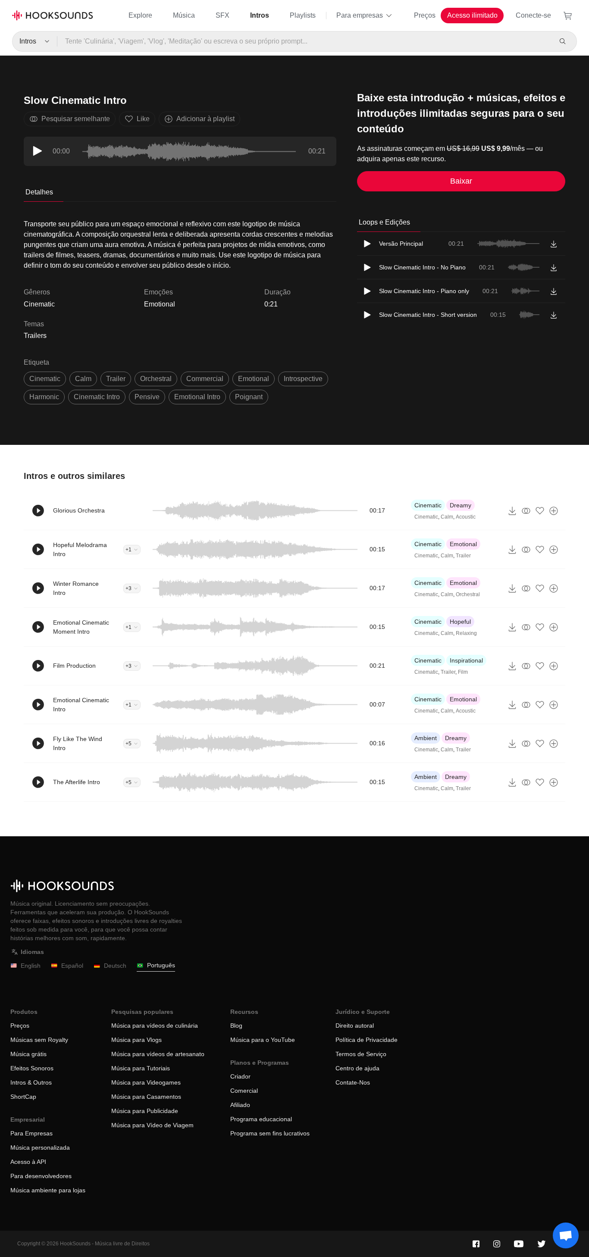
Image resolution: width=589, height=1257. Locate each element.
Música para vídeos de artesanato (157, 1054)
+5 (128, 744)
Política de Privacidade (366, 1039)
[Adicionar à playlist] (553, 511)
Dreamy (460, 505)
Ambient (425, 738)
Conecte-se (533, 15)
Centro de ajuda (357, 1068)
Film (463, 672)
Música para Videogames (146, 1082)
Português (161, 965)
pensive (147, 396)
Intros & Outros (31, 1082)
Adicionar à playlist (205, 118)
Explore (140, 15)
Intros (259, 15)
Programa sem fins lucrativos (270, 1133)
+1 (128, 550)
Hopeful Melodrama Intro (80, 549)
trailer (115, 378)
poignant (249, 396)
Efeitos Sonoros (31, 1068)
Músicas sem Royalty (39, 1039)
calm (83, 378)
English (31, 965)
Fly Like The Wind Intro (77, 743)
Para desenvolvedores (41, 1176)
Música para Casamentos (146, 1096)
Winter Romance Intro (76, 588)
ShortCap (23, 1096)
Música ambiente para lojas (47, 1190)
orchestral (156, 378)
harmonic (44, 396)
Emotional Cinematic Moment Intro (81, 627)
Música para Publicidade (144, 1110)
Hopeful (460, 621)
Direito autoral (354, 1025)
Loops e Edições (384, 222)
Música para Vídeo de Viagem (152, 1125)
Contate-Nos (352, 1082)
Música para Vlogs (136, 1039)
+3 (128, 588)
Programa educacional (261, 1119)
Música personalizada (40, 1147)
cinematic (44, 378)
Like (143, 118)
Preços (424, 15)
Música (184, 15)
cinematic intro (97, 396)
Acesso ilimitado (472, 15)
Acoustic (466, 517)
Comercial (244, 1090)
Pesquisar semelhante (75, 118)
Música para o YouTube (262, 1039)
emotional (253, 378)
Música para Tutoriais (140, 1068)
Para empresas (359, 15)
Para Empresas (31, 1133)
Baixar (461, 181)
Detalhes (39, 192)
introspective (303, 378)
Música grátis (28, 1054)
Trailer (463, 556)
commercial (204, 378)
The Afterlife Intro (76, 782)
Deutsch (115, 965)
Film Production (74, 665)
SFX (222, 15)
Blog (236, 1025)
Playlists (303, 15)
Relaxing (466, 633)
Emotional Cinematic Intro (81, 705)
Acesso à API (28, 1161)
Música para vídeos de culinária (154, 1025)
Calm (447, 517)
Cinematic (428, 505)
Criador (240, 1076)
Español (72, 965)
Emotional (159, 304)
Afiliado (240, 1104)
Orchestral (468, 594)
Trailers (35, 335)
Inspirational (466, 660)
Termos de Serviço (360, 1054)
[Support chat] (566, 1235)
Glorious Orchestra (79, 510)
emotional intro (197, 396)
